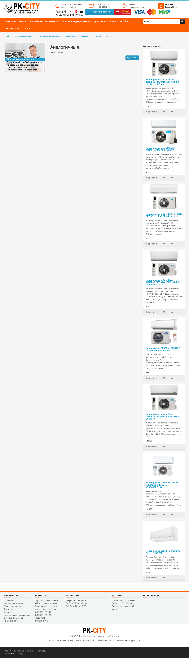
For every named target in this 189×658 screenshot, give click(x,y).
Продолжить (132, 58)
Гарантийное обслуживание (17, 615)
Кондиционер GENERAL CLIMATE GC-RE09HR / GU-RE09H (163, 349)
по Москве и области (137, 7)
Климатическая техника (24, 36)
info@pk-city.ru (133, 640)
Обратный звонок (100, 12)
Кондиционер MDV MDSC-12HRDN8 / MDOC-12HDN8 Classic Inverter (164, 215)
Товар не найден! (101, 36)
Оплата (7, 612)
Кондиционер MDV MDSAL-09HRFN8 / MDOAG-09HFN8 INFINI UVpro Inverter (163, 416)
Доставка (132, 5)
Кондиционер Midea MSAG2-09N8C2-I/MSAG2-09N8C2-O (160, 149)
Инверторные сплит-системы (77, 36)
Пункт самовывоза (12, 606)
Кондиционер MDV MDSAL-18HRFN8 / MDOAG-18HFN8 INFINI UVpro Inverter (163, 282)
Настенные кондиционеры (50, 36)
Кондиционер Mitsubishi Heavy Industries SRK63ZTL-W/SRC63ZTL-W (162, 485)
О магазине (9, 600)
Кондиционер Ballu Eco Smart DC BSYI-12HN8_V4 (163, 552)
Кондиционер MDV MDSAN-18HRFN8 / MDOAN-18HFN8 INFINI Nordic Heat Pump (163, 81)
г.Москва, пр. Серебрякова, (71, 5)
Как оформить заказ (13, 603)
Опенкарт (19, 654)
